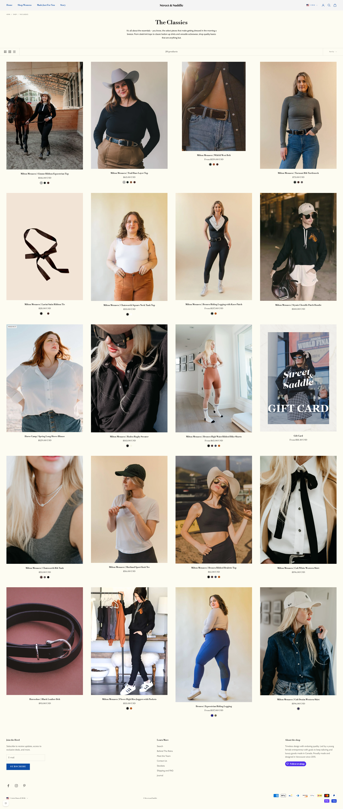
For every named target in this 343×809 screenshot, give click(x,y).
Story (63, 5)
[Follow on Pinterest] (24, 786)
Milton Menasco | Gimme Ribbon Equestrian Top (45, 174)
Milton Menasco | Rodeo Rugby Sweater (129, 436)
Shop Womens (25, 5)
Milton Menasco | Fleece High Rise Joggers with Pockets (129, 699)
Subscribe (18, 766)
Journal (160, 775)
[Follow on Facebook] (8, 786)
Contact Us (162, 761)
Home (9, 5)
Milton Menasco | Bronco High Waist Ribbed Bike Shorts (214, 436)
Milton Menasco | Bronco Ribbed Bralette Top (213, 568)
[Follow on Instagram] (16, 786)
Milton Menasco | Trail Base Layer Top (129, 173)
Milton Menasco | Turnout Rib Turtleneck (298, 173)
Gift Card (298, 436)
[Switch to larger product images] (5, 51)
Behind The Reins (165, 751)
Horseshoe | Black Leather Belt (44, 699)
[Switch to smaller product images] (10, 51)
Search (160, 746)
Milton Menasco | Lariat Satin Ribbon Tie (45, 304)
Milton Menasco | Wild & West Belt (214, 155)
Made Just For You (46, 5)
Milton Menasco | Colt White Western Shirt (298, 568)
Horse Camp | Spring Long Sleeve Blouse (45, 436)
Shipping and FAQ (165, 770)
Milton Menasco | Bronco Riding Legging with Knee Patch (213, 304)
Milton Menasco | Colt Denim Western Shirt (298, 699)
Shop (15, 14)
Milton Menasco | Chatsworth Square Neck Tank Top (129, 305)
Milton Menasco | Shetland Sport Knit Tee (129, 567)
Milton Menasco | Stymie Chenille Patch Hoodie (298, 305)
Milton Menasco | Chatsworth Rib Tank (45, 568)
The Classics (24, 14)
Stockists (161, 766)
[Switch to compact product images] (14, 51)
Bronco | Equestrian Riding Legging (214, 706)
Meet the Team (164, 756)
